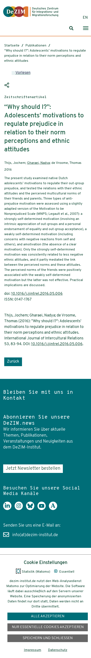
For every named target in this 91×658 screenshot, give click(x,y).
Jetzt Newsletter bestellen (33, 468)
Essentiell (66, 572)
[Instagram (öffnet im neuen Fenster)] (20, 509)
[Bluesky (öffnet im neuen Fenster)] (31, 509)
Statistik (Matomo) (36, 572)
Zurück (13, 362)
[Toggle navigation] (85, 28)
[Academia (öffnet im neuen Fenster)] (54, 509)
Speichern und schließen (48, 638)
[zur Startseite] (30, 11)
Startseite (11, 45)
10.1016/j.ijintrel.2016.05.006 (37, 294)
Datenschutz (57, 650)
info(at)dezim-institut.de (35, 535)
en (85, 18)
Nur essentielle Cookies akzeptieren (48, 627)
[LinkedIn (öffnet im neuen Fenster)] (9, 509)
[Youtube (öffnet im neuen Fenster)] (43, 509)
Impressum (32, 650)
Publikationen (35, 45)
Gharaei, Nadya (38, 163)
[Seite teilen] (7, 85)
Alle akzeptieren (47, 616)
